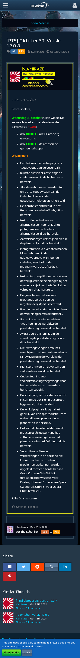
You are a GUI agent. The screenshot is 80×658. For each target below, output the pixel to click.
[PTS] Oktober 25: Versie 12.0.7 (36, 600)
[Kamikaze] (8, 604)
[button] (5, 5)
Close (26, 652)
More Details (11, 652)
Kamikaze (37, 51)
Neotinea (22, 527)
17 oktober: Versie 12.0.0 (32, 614)
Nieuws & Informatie (28, 608)
